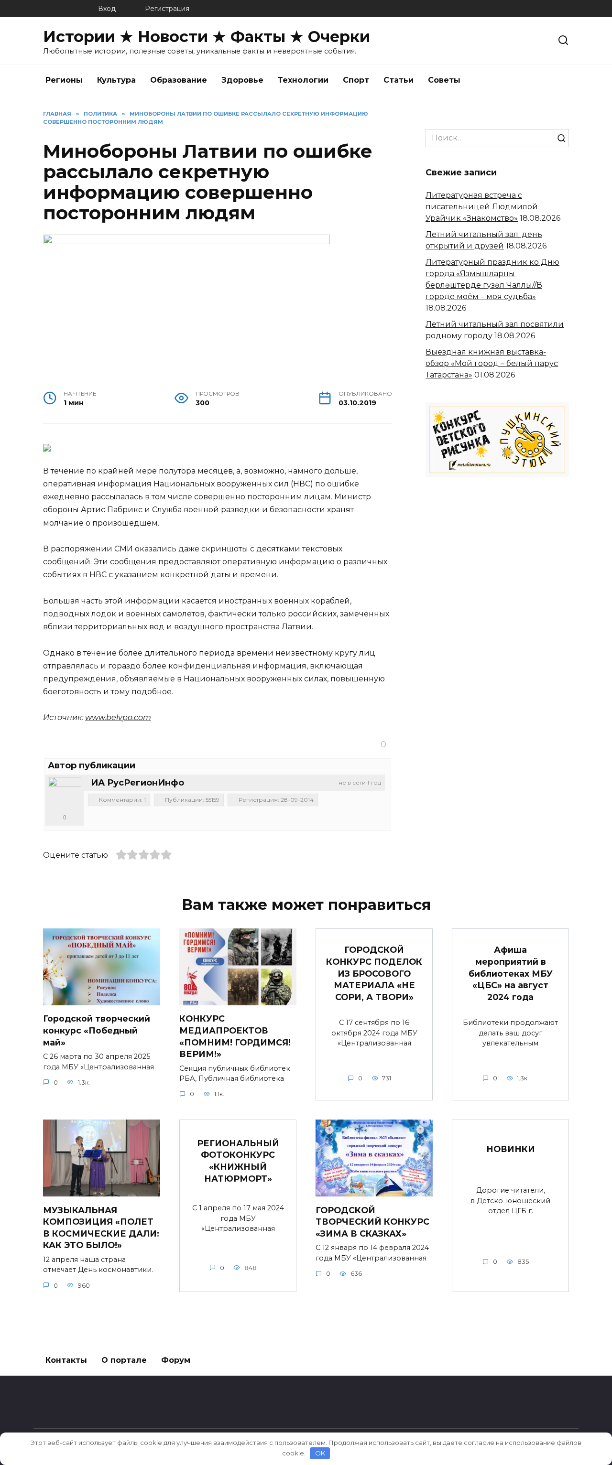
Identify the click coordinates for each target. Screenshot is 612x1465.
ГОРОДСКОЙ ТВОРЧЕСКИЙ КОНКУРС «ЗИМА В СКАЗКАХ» (372, 1221)
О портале (124, 1360)
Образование (178, 80)
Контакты (66, 1360)
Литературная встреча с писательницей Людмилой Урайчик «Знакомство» (482, 207)
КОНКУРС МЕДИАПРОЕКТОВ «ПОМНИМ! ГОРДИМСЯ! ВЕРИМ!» (235, 1036)
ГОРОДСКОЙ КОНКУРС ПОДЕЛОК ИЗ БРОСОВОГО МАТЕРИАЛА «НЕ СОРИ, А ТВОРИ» (374, 973)
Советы (444, 80)
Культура (116, 80)
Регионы (64, 80)
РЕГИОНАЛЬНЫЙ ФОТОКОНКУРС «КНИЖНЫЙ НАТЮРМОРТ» (238, 1160)
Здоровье (242, 80)
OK (320, 1453)
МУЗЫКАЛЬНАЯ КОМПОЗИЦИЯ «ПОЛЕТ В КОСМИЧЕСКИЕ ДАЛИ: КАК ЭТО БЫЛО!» (101, 1227)
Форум (175, 1360)
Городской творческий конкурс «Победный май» (96, 1030)
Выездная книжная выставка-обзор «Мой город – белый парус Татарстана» (492, 363)
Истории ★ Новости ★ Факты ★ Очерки (206, 36)
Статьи (398, 80)
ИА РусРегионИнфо (137, 782)
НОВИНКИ (510, 1149)
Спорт (356, 80)
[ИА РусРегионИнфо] (64, 793)
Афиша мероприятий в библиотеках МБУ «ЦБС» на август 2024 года (511, 973)
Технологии (303, 80)
